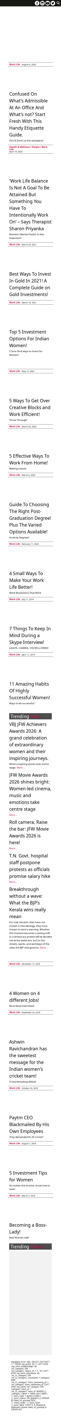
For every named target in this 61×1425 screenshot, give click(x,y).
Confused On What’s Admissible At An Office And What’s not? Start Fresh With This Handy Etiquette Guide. (28, 114)
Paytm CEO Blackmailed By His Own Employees (29, 1124)
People (35, 147)
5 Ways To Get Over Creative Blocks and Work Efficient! (30, 407)
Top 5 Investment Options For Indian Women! (29, 338)
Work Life (14, 64)
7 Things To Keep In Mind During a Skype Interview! (30, 635)
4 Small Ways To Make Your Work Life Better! (26, 580)
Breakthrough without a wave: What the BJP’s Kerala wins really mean (27, 902)
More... (21, 767)
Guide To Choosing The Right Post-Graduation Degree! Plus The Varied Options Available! (30, 518)
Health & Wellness (19, 147)
